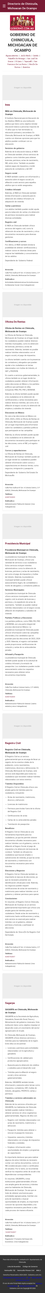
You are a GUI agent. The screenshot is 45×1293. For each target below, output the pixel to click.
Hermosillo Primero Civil (25, 1270)
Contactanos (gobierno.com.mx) (14, 1277)
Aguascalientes (12, 56)
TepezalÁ (28, 61)
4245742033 (10, 497)
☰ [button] (4, 6)
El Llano (19, 61)
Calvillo (35, 56)
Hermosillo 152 (9, 1270)
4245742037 (10, 957)
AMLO (38, 1270)
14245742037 (10, 1232)
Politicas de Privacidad (27, 1286)
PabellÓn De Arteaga (16, 59)
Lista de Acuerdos (14, 1266)
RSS (29, 1277)
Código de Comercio (30, 1266)
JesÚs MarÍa (25, 56)
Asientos (26, 67)
